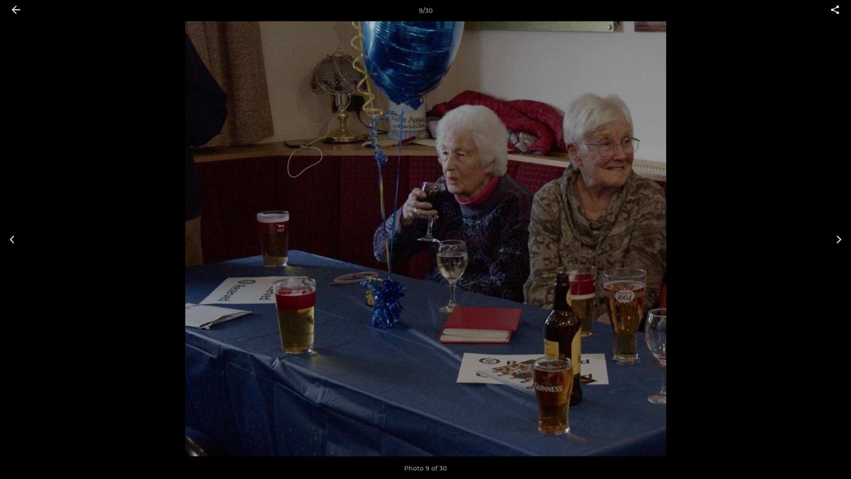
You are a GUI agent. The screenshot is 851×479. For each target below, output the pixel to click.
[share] (835, 10)
